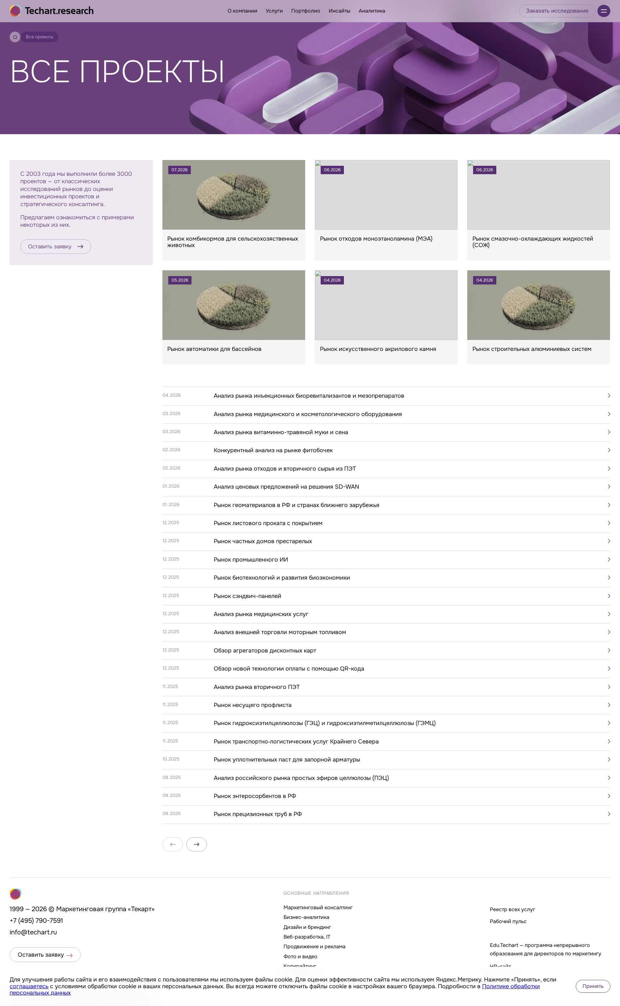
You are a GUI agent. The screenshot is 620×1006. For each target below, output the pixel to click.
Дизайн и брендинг (307, 927)
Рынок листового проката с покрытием (268, 523)
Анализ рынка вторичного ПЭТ (257, 687)
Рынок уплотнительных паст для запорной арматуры (287, 759)
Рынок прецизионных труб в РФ (258, 814)
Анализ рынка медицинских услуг (261, 614)
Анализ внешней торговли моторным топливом (280, 632)
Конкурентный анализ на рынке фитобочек (273, 450)
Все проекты (39, 37)
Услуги (274, 10)
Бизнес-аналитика (306, 917)
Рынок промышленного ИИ (251, 559)
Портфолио (305, 10)
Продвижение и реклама (315, 946)
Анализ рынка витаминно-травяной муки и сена (281, 432)
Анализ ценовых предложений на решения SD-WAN (286, 486)
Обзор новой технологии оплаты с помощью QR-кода (289, 668)
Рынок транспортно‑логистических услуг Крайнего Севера (296, 741)
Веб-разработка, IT (307, 936)
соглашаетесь (29, 986)
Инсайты (339, 10)
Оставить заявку (49, 246)
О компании (242, 10)
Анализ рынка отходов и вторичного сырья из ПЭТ (285, 468)
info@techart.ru (33, 932)
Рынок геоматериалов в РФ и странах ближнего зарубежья (296, 505)
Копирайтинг (300, 966)
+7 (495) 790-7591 (36, 921)
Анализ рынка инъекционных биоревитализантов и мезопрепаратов (309, 395)
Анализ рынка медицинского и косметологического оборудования (308, 414)
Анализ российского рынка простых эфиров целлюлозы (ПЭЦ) (301, 778)
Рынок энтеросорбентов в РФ (255, 796)
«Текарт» (141, 909)
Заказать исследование (557, 10)
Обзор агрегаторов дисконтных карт (265, 650)
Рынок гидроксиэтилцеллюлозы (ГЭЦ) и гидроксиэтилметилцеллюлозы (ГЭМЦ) (325, 723)
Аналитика (372, 10)
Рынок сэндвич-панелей (247, 596)
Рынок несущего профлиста (253, 705)
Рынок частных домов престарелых (263, 541)
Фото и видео (300, 956)
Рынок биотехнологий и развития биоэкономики (282, 577)
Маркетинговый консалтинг (318, 907)
